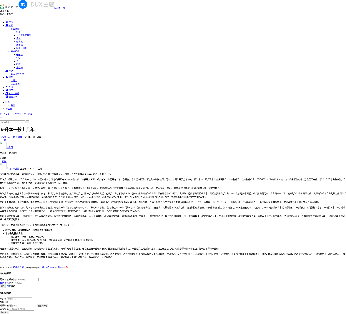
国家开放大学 (17, 74)
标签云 (8, 109)
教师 (18, 64)
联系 (7, 102)
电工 (18, 32)
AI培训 (14, 80)
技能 (11, 25)
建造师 (19, 67)
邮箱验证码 (5, 305)
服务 (11, 77)
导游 (18, 58)
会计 (18, 61)
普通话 (19, 55)
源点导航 (13, 97)
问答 (11, 90)
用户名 (3, 299)
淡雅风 (9, 147)
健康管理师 (21, 48)
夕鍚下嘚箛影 (12, 169)
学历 (11, 71)
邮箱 (2, 302)
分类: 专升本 (16, 137)
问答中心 (4, 137)
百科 (11, 87)
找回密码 (28, 114)
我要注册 (16, 114)
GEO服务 (15, 84)
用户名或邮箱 (6, 279)
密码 (11, 283)
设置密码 (4, 309)
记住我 (12, 286)
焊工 (18, 38)
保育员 (19, 42)
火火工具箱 (14, 93)
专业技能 (15, 51)
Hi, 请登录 (5, 114)
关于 (13, 105)
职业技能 (15, 29)
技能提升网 (59, 8)
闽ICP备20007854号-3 (52, 267)
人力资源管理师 (23, 35)
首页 (11, 22)
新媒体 (19, 45)
